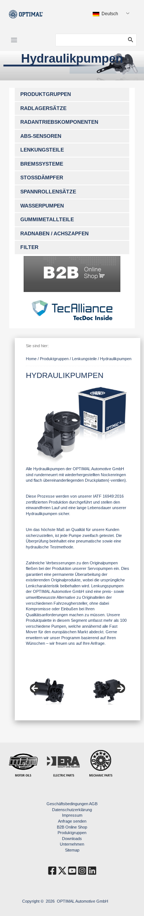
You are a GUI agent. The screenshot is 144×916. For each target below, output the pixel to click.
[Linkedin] (92, 870)
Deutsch (109, 13)
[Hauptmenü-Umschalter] (14, 40)
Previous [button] (35, 688)
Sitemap (72, 850)
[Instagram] (82, 870)
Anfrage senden (72, 821)
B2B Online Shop (72, 827)
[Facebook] (52, 870)
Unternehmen (72, 844)
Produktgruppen (72, 832)
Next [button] (120, 688)
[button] (132, 40)
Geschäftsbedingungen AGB (72, 804)
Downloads (72, 838)
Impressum (72, 815)
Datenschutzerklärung (72, 809)
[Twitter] (62, 870)
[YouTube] (72, 870)
